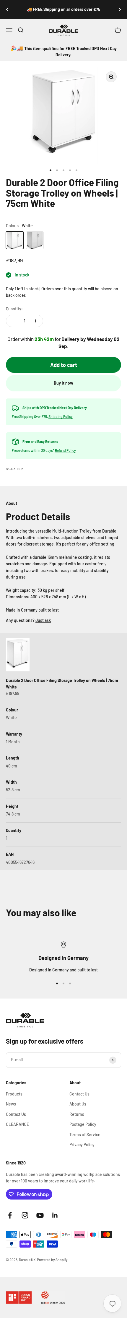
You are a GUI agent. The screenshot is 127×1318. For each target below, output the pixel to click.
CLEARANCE (17, 1124)
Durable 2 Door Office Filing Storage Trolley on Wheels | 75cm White (62, 683)
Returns (76, 1114)
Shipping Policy (60, 416)
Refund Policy (65, 450)
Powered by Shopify (52, 1260)
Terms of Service (84, 1134)
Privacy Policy (82, 1144)
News (11, 1103)
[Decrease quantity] (13, 321)
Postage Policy (82, 1124)
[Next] (120, 9)
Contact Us (16, 1114)
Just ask (43, 620)
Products (14, 1093)
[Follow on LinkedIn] (55, 1215)
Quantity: (14, 308)
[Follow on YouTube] (40, 1215)
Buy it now (63, 382)
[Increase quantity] (35, 321)
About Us (77, 1103)
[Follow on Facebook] (10, 1215)
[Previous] (7, 9)
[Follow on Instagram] (25, 1215)
